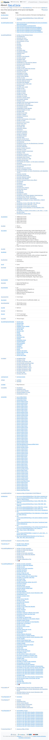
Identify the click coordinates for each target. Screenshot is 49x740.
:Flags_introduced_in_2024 (24, 369)
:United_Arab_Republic (23, 82)
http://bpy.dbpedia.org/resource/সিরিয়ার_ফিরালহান (28, 444)
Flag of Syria (14, 5)
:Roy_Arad (20, 647)
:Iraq (18, 42)
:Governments (21, 377)
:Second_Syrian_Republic (23, 64)
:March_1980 (20, 608)
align (3, 226)
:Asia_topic (20, 324)
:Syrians (19, 696)
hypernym (4, 377)
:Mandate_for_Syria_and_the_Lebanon (27, 62)
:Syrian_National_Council (23, 81)
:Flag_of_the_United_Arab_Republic (26, 554)
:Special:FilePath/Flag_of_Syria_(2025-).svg (30, 508)
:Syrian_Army (20, 65)
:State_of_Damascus (22, 116)
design (3, 252)
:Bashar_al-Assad (21, 61)
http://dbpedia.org (27, 7)
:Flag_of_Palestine (22, 134)
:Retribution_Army (22, 594)
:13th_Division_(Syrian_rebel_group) (26, 654)
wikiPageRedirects (7, 548)
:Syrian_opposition (22, 132)
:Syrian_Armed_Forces (23, 139)
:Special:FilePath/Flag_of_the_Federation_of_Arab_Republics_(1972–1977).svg (32, 513)
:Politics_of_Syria (21, 149)
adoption (4, 216)
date (3, 249)
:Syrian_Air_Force (21, 38)
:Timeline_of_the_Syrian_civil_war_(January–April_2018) (30, 667)
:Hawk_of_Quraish (22, 96)
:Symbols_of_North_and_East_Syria (26, 614)
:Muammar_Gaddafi (22, 74)
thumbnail (4, 18)
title (3, 307)
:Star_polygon (21, 125)
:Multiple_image (21, 340)
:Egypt (19, 55)
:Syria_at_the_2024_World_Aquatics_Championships (30, 716)
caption (4, 230)
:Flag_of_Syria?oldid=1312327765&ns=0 (29, 493)
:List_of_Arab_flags (22, 660)
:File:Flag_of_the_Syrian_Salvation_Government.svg (30, 195)
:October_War (21, 126)
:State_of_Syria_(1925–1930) (24, 84)
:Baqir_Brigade (21, 643)
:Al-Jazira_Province (22, 131)
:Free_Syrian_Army (22, 649)
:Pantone (20, 129)
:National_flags (21, 358)
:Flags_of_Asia (21, 100)
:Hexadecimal (21, 36)
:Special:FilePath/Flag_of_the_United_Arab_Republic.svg (32, 526)
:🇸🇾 (18, 560)
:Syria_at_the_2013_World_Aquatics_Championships (30, 669)
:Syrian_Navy (20, 137)
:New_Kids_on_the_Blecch (23, 623)
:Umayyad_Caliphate (22, 99)
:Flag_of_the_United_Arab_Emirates (26, 68)
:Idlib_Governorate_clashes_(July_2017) (27, 582)
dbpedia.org (44, 7)
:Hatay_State (20, 111)
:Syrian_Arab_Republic (23, 178)
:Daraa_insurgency (22, 545)
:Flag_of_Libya (21, 77)
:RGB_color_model (22, 94)
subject (3, 358)
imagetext (4, 280)
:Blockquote (20, 328)
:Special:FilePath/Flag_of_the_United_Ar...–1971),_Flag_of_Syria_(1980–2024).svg (30, 529)
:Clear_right (20, 331)
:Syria (19, 47)
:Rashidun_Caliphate (22, 70)
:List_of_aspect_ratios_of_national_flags (27, 576)
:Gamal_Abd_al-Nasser (23, 187)
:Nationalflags (21, 341)
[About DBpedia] (5, 2)
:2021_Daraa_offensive (23, 543)
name (3, 283)
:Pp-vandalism (21, 343)
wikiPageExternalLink (7, 22)
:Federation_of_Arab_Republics (25, 105)
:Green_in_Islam (21, 580)
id (2, 264)
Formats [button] (23, 1)
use (3, 314)
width (3, 318)
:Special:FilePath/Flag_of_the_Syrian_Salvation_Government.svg (32, 518)
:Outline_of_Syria (21, 652)
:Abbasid (19, 183)
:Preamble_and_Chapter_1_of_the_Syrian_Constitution (30, 161)
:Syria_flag (20, 556)
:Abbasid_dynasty (22, 135)
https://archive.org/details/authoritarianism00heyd (29, 27)
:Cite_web (20, 329)
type (3, 311)
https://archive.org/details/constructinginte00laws (29, 30)
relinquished (5, 303)
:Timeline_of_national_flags (24, 617)
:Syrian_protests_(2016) (23, 596)
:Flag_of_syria (21, 551)
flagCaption (6, 696)
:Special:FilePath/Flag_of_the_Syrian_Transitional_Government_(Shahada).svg (32, 522)
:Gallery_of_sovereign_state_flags (25, 577)
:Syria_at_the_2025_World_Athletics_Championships (30, 713)
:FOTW (19, 335)
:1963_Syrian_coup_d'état (23, 103)
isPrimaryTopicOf (6, 540)
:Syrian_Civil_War (21, 174)
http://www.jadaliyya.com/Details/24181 (26, 25)
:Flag (18, 597)
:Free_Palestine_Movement (24, 634)
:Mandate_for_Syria (22, 394)
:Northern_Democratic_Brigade (25, 644)
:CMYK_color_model (22, 87)
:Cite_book (20, 321)
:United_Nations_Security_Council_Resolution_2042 (30, 592)
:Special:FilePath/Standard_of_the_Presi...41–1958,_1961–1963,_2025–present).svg (30, 536)
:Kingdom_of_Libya (22, 73)
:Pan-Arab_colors (21, 123)
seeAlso (4, 387)
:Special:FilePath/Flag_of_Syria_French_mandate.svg (32, 510)
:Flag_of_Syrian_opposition (24, 548)
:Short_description (22, 350)
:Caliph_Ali (20, 190)
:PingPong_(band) (22, 646)
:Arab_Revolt (20, 85)
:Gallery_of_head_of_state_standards (26, 661)
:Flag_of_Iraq (20, 88)
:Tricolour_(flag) (21, 184)
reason (3, 300)
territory (5, 543)
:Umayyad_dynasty (22, 106)
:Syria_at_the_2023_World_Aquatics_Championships (30, 724)
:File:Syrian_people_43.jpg (23, 213)
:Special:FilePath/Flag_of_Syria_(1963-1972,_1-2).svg (32, 507)
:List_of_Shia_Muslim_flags (24, 640)
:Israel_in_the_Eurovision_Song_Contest (27, 657)
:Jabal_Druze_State (22, 113)
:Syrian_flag (20, 557)
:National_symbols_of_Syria (24, 155)
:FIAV (18, 334)
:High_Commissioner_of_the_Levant (26, 119)
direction (4, 260)
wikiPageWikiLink (6, 35)
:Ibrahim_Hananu (22, 128)
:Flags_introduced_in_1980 (24, 158)
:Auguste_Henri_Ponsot (23, 157)
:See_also (20, 347)
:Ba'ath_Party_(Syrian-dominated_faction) (27, 102)
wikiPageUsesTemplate (7, 321)
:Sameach (20, 632)
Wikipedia (19, 736)
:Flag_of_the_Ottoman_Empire (25, 35)
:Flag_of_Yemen (21, 93)
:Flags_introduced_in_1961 (24, 364)
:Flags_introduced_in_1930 (24, 361)
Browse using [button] (15, 1)
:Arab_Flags (20, 323)
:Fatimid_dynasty (21, 145)
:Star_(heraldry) (21, 609)
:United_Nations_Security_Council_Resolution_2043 (30, 637)
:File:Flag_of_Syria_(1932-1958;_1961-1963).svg (28, 203)
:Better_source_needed (23, 326)
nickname (4, 287)
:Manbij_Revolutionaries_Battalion (26, 664)
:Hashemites (20, 142)
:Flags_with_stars (21, 373)
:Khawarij (20, 186)
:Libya (19, 44)
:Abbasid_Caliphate (22, 51)
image (3, 267)
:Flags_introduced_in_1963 (24, 366)
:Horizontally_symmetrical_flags (25, 363)
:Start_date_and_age (22, 352)
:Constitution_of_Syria (23, 41)
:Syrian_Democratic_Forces (24, 629)
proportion (4, 297)
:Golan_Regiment (21, 591)
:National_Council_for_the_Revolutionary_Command (30, 143)
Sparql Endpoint (44, 2)
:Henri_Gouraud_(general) (24, 168)
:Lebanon (20, 387)
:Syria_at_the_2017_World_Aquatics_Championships (30, 676)
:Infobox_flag (20, 337)
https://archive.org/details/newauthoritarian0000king (30, 32)
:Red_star (20, 628)
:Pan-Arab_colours (22, 189)
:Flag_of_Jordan (21, 90)
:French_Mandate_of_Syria (24, 164)
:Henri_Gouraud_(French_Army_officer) (27, 180)
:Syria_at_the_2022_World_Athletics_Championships (30, 673)
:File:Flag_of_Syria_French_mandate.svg (27, 206)
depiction (4, 496)
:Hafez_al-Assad (21, 58)
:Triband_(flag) (21, 50)
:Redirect (19, 344)
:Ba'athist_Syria (21, 389)
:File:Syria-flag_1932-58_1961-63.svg (26, 197)
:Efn (18, 332)
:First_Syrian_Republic (23, 76)
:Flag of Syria (22, 397)
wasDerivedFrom (6, 493)
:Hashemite (20, 166)
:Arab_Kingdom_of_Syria (23, 110)
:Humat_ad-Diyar (21, 583)
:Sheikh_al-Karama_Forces (24, 574)
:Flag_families (21, 638)
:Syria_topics (20, 354)
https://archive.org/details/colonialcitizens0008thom (29, 29)
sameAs (4, 397)
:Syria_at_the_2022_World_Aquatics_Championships (30, 672)
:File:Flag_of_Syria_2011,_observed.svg (26, 198)
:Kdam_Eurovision (22, 570)
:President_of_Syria (22, 710)
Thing (10, 7)
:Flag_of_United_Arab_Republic (25, 550)
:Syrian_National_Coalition (24, 177)
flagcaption (6, 710)
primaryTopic (6, 729)
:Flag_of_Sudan (21, 120)
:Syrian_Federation (22, 146)
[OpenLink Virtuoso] (13, 734)
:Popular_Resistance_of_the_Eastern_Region (28, 618)
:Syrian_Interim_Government (24, 79)
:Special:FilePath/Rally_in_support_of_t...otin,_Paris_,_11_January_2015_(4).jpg (32, 533)
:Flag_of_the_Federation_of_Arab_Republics (28, 621)
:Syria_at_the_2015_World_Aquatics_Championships (30, 666)
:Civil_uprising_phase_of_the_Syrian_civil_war (28, 678)
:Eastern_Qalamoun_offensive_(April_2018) (28, 612)
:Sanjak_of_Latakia (22, 193)
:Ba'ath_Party (20, 53)
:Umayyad (20, 181)
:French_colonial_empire (23, 97)
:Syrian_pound (21, 585)
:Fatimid (19, 163)
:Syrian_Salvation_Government (25, 151)
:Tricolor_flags (21, 372)
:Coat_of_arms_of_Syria (23, 122)
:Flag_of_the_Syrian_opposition (25, 553)
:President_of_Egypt (22, 39)
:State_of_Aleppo (21, 114)
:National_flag (21, 615)
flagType (5, 700)
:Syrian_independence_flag (24, 559)
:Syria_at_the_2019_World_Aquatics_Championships (30, 670)
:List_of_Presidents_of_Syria (24, 169)
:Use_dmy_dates (21, 355)
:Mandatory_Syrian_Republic (24, 108)
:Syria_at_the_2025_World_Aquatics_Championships (30, 712)
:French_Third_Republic (23, 56)
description (4, 15)
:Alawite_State (21, 59)
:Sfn (18, 349)
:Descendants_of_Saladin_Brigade (25, 635)
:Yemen (19, 48)
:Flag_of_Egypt (21, 67)
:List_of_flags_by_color (23, 573)
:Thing (19, 380)
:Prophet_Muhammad (23, 175)
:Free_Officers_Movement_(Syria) (25, 641)
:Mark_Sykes (20, 658)
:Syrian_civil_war (21, 71)
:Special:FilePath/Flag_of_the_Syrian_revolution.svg (32, 496)
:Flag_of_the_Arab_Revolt (23, 140)
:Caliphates (20, 192)
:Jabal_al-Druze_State (22, 160)
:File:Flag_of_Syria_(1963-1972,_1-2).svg (27, 204)
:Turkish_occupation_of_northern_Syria (27, 655)
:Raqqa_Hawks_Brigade (23, 620)
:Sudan (19, 45)
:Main (19, 338)
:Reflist (19, 346)
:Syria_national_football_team (24, 588)
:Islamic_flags (21, 675)
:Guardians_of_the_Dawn (23, 663)
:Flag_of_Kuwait (21, 91)
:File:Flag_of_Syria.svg (23, 154)
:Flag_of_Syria (23, 540)
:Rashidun (20, 117)
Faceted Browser (33, 2)
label (3, 384)
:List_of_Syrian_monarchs (23, 148)
